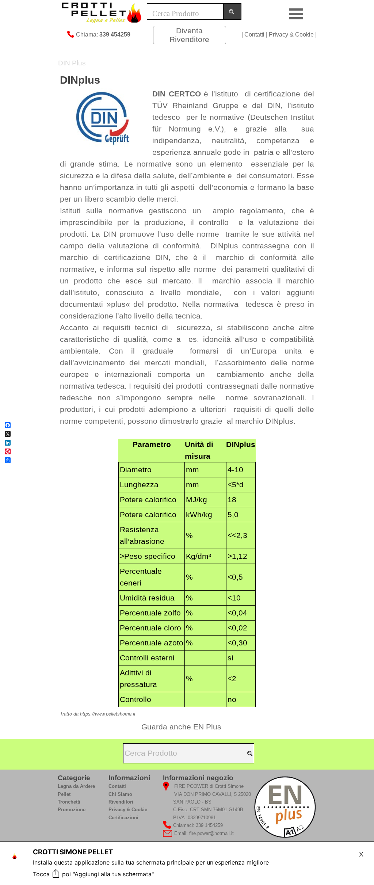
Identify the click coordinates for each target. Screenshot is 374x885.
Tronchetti (69, 802)
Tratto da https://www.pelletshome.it (98, 714)
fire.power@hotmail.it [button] (211, 833)
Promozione (71, 809)
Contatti (254, 34)
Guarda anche (181, 726)
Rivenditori (120, 802)
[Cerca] (232, 11)
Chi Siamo (120, 794)
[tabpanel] (101, 34)
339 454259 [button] (114, 34)
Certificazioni (123, 817)
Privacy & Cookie (291, 34)
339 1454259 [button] (209, 825)
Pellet (64, 794)
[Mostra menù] (296, 13)
